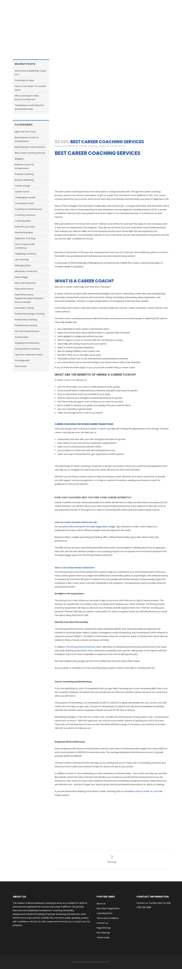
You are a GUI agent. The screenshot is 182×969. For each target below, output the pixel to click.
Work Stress (20, 366)
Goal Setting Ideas (24, 232)
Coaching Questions (25, 215)
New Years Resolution (25, 283)
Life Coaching (22, 259)
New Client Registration (108, 908)
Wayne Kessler (117, 146)
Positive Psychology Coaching (30, 313)
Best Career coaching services (30, 152)
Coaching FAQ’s (104, 913)
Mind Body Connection (26, 271)
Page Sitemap (104, 927)
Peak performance (24, 288)
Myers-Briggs (21, 277)
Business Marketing (24, 180)
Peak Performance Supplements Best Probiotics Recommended (29, 298)
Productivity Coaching (26, 319)
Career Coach (22, 191)
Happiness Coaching (25, 238)
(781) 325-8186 (143, 907)
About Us (101, 903)
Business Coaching (24, 174)
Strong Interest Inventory (27, 348)
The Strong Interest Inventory (80, 646)
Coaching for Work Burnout (28, 209)
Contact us (102, 923)
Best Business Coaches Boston (30, 147)
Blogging (19, 158)
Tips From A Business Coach (29, 354)
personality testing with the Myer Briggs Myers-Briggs (89, 526)
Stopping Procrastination (27, 343)
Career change (22, 185)
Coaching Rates (23, 220)
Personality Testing (24, 307)
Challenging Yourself (25, 197)
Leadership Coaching (25, 253)
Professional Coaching (26, 325)
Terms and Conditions (108, 918)
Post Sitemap (103, 932)
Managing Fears (23, 265)
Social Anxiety (22, 337)
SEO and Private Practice (27, 331)
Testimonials (103, 937)
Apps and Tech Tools (25, 131)
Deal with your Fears (25, 226)
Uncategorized (22, 360)
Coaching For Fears (24, 80)
